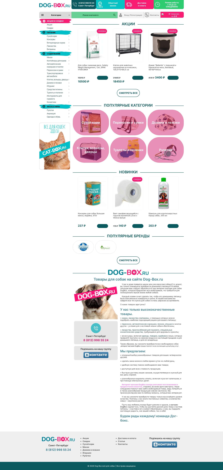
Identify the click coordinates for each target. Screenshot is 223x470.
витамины (144, 318)
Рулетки (87, 455)
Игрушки (87, 453)
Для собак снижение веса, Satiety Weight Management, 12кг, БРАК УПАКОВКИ (93, 67)
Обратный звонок (113, 4)
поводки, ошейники (158, 336)
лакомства (133, 318)
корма (125, 318)
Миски (86, 447)
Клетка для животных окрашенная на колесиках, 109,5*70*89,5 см (125, 67)
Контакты (154, 15)
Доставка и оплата (141, 4)
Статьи (121, 441)
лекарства (126, 330)
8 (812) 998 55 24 (96, 340)
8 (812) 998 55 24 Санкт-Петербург (86, 4)
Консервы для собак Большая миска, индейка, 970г (91, 214)
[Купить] (102, 78)
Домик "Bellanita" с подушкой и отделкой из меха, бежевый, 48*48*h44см (162, 67)
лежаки (160, 324)
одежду (145, 336)
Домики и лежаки (91, 450)
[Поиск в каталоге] (114, 15)
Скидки (86, 441)
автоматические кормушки (144, 324)
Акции (86, 438)
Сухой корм (88, 444)
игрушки (169, 324)
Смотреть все (128, 93)
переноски (126, 324)
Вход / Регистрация (133, 15)
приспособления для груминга (145, 330)
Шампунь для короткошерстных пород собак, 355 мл (163, 214)
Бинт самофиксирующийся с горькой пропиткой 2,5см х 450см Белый (125, 215)
